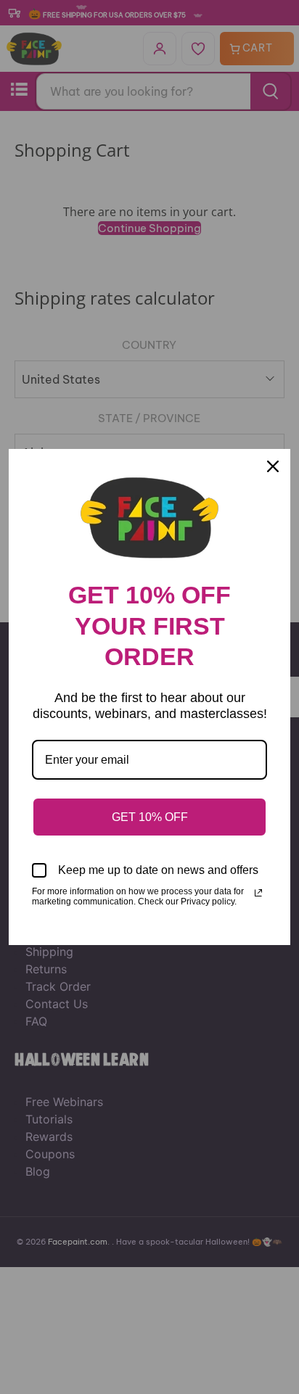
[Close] (272, 466)
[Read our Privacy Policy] (258, 893)
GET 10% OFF (150, 817)
